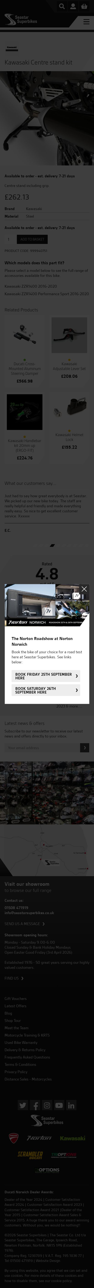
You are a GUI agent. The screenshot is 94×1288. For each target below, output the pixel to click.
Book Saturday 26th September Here (35, 690)
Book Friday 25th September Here (43, 676)
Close (84, 589)
